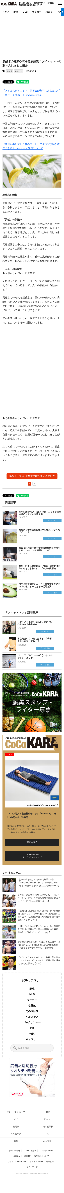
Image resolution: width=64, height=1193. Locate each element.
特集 (32, 1033)
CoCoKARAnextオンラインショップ (32, 855)
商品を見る (32, 842)
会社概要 (27, 1156)
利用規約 (50, 1161)
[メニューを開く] (60, 4)
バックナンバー (32, 1022)
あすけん (18, 71)
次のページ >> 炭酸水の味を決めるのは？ (32, 476)
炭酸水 (9, 71)
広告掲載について (41, 1156)
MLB (25, 11)
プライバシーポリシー (17, 1161)
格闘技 (49, 11)
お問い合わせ (14, 1151)
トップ (5, 11)
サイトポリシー (36, 1161)
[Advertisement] (30, 35)
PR (32, 1028)
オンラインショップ (16, 1112)
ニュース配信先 (29, 1151)
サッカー (36, 11)
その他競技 (32, 1011)
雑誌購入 (16, 1156)
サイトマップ (32, 1167)
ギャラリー (32, 1039)
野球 (16, 11)
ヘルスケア (32, 1016)
